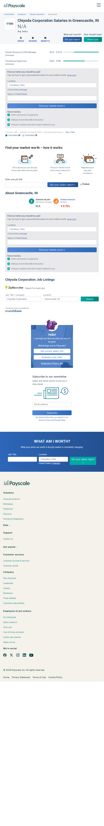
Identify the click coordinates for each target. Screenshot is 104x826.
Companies (22, 14)
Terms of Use (44, 420)
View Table (70, 132)
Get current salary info (52, 351)
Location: (11, 81)
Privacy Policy (59, 420)
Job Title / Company (15, 295)
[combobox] (52, 85)
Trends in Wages (67, 200)
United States (9, 14)
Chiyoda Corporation (37, 14)
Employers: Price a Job (52, 363)
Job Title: (12, 454)
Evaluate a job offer (52, 357)
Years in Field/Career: (17, 94)
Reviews (33, 41)
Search (89, 299)
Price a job (92, 39)
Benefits (45, 41)
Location (47, 295)
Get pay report (72, 39)
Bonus (21, 41)
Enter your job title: (14, 179)
